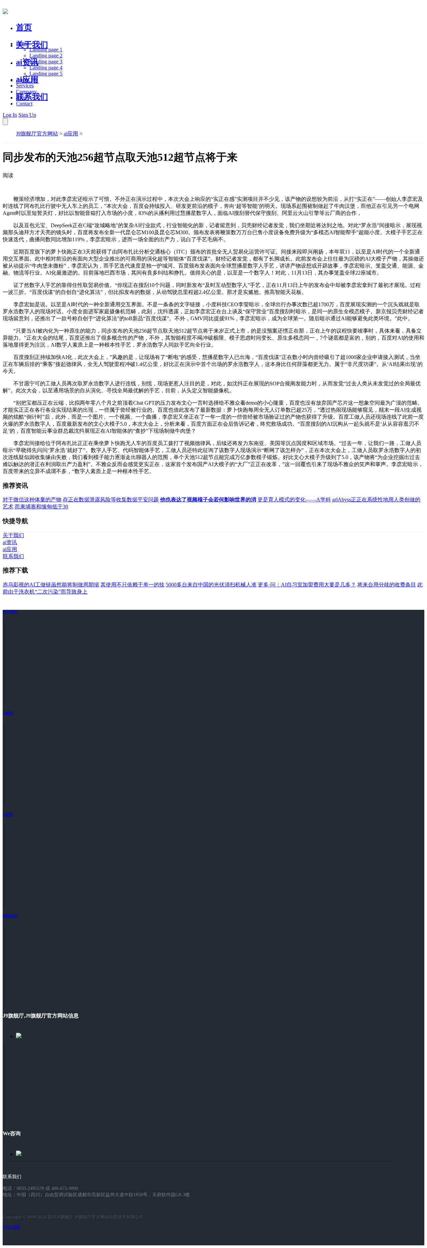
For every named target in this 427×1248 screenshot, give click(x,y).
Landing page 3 (45, 61)
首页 (24, 27)
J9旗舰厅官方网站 (37, 133)
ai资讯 (27, 62)
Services (25, 85)
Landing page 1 (45, 49)
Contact (24, 103)
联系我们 (32, 96)
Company (26, 91)
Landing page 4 (45, 67)
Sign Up (27, 115)
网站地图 (11, 1227)
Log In (10, 115)
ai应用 (71, 133)
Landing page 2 (45, 55)
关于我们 (32, 44)
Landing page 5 (45, 73)
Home (22, 43)
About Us (26, 79)
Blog (21, 97)
